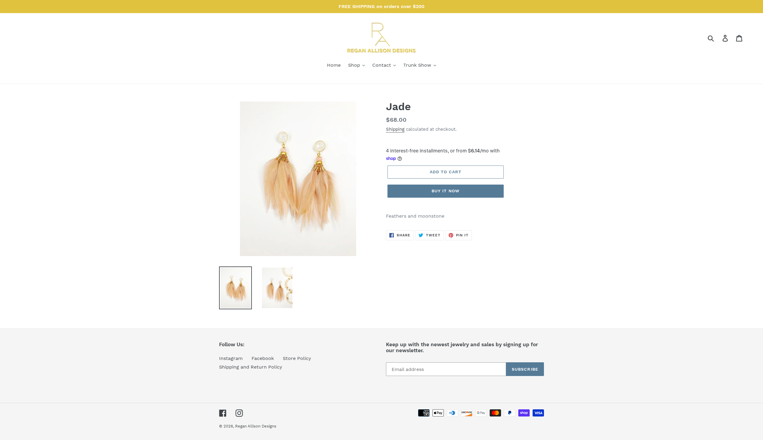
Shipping (395, 129)
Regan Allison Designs (255, 426)
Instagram (231, 358)
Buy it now (446, 190)
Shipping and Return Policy (250, 367)
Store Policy (297, 358)
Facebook (263, 358)
